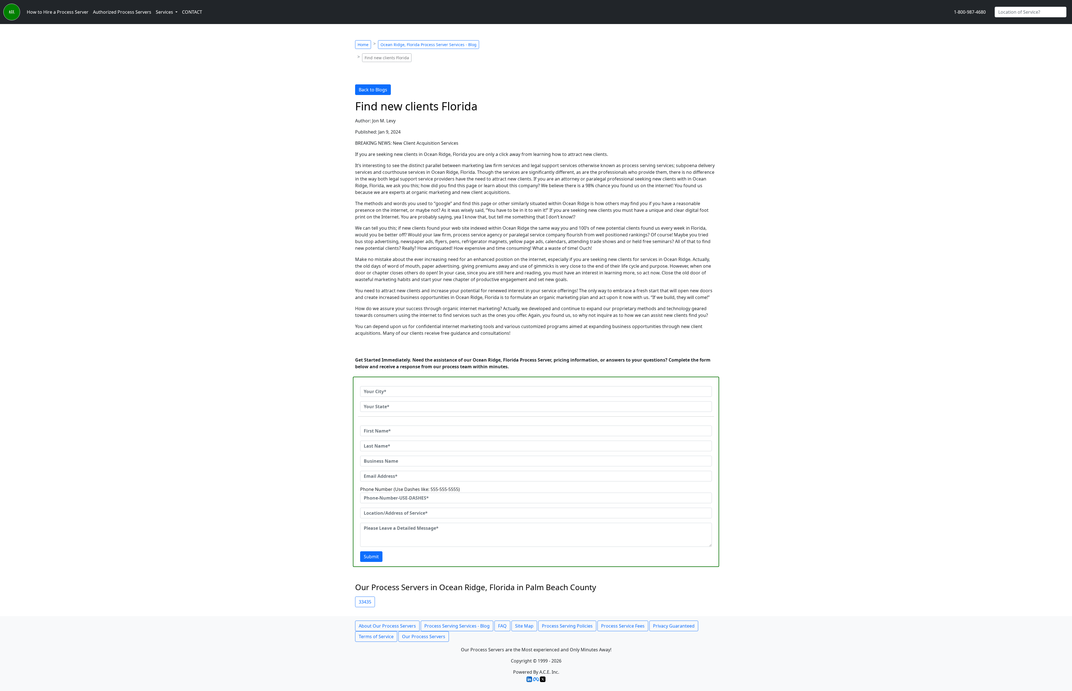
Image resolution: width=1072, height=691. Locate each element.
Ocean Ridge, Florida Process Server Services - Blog (429, 44)
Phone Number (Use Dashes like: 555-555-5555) (410, 489)
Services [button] (165, 12)
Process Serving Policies (567, 626)
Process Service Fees (623, 626)
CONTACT (192, 12)
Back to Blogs (373, 90)
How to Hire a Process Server (57, 12)
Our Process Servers (423, 636)
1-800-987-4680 (970, 12)
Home (363, 44)
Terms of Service (376, 636)
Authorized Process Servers (122, 12)
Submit (371, 557)
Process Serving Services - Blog (457, 626)
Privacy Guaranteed (674, 626)
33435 (365, 602)
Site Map (524, 626)
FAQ (502, 626)
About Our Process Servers (387, 626)
